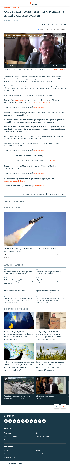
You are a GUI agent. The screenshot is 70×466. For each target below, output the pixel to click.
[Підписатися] (44, 421)
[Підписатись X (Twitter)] (14, 421)
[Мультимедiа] (33, 463)
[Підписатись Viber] (27, 421)
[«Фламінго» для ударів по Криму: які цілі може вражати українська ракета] (35, 229)
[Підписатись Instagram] (23, 421)
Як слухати (7, 433)
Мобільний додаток (10, 436)
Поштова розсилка (10, 440)
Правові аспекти (9, 457)
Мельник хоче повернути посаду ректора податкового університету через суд (36, 36)
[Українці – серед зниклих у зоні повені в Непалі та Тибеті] (19, 385)
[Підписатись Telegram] (31, 421)
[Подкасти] (46, 463)
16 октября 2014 (39, 107)
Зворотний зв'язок (42, 454)
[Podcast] (39, 421)
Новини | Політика (11, 8)
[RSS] (35, 421)
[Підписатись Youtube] (18, 421)
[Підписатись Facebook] (6, 421)
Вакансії (38, 450)
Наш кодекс (8, 454)
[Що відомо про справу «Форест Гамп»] (51, 385)
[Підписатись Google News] (10, 421)
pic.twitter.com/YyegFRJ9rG (40, 102)
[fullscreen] (64, 66)
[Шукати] (59, 463)
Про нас (6, 450)
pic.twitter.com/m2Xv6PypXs (14, 181)
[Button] (46, 24)
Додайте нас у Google (15, 463)
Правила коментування (43, 436)
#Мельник (19, 100)
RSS (37, 433)
